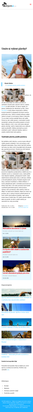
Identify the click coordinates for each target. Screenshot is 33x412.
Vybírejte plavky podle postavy (16, 85)
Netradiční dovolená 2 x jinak (14, 228)
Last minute (15, 231)
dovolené (4, 110)
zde (8, 369)
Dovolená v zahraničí (7, 231)
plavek (3, 106)
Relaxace (15, 275)
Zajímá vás (25, 207)
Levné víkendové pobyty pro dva (16, 273)
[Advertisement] (16, 26)
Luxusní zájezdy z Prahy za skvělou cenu (16, 327)
